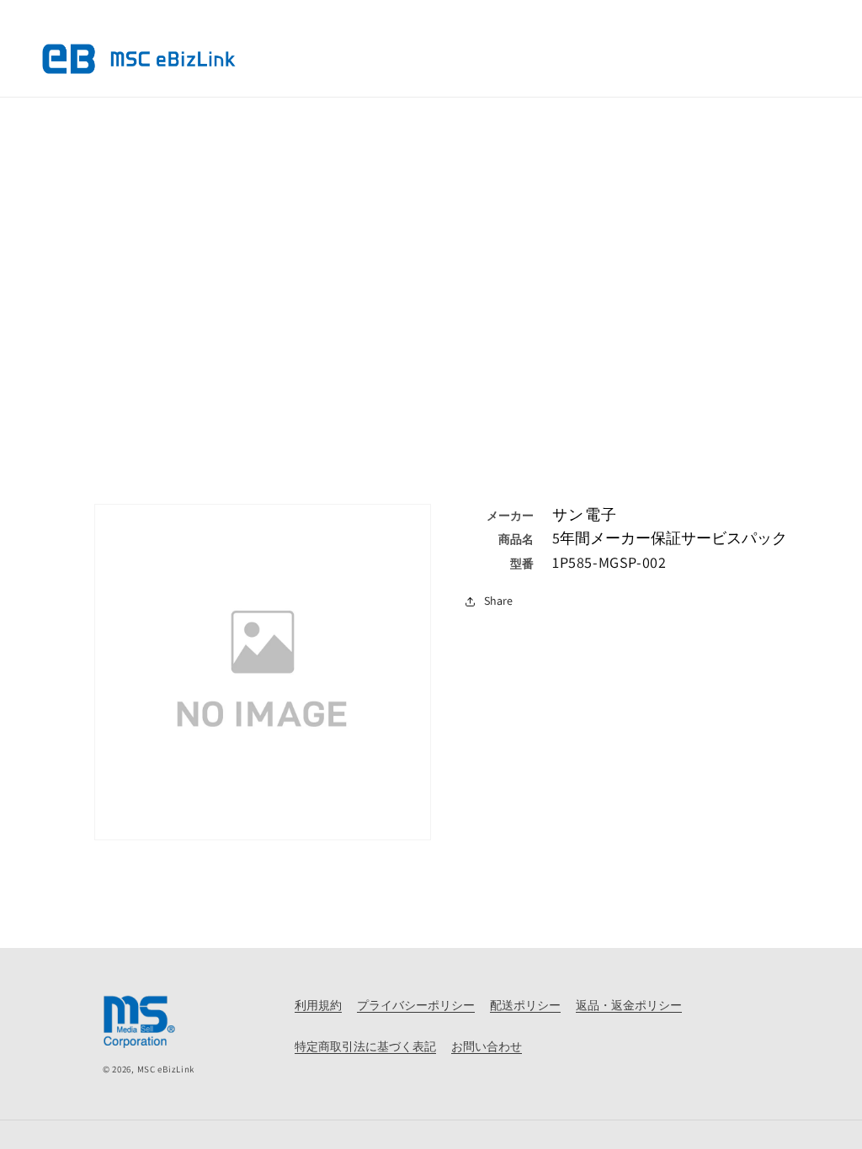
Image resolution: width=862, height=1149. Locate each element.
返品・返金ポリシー (629, 1005)
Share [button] (498, 600)
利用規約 (318, 1005)
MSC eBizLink (165, 1069)
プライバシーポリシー (416, 1005)
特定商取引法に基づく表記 (365, 1046)
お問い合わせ (486, 1046)
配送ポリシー (525, 1005)
